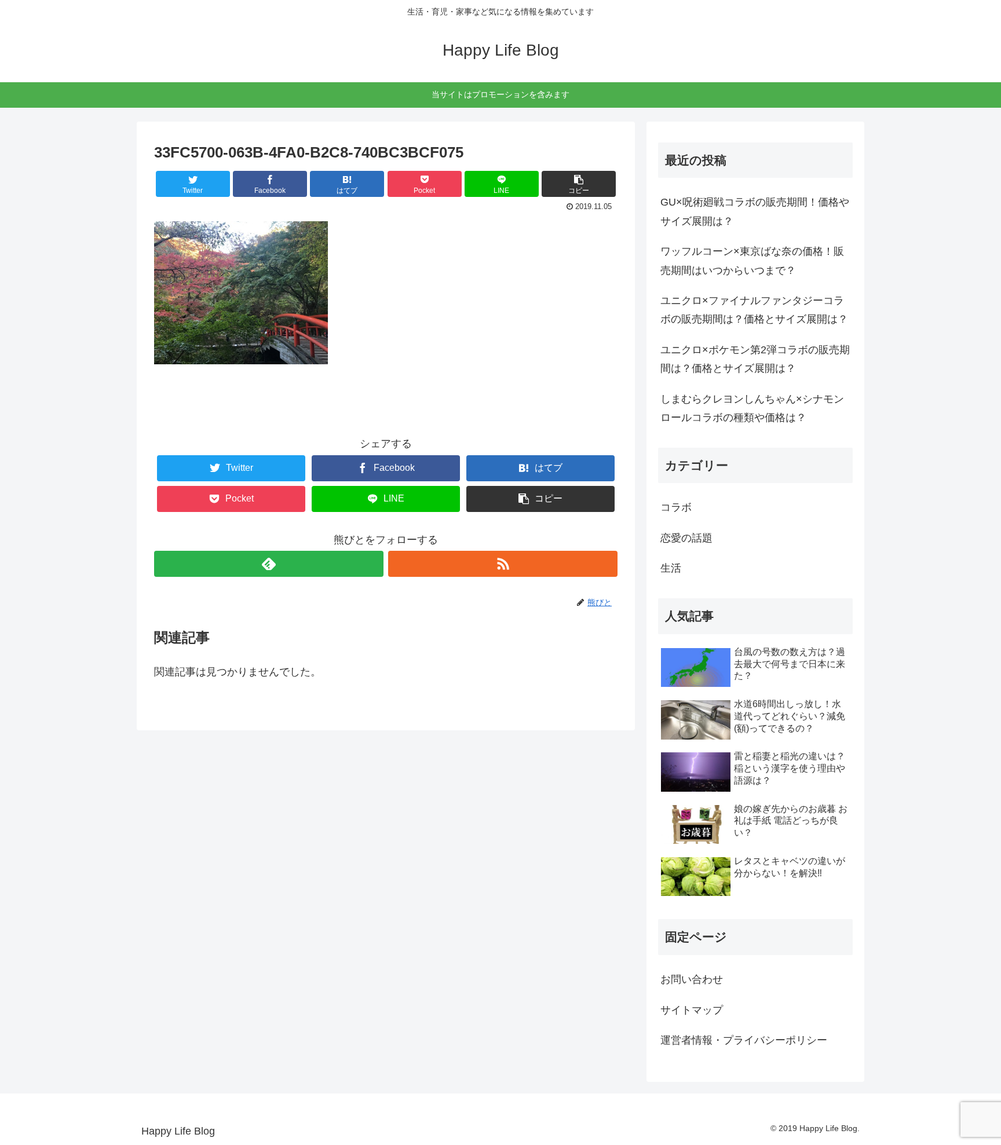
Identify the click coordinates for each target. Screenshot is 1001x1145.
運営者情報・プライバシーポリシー (743, 1040)
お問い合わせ (691, 979)
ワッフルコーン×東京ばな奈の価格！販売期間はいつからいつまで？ (752, 261)
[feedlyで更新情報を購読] (268, 564)
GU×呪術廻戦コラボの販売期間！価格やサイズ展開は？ (754, 211)
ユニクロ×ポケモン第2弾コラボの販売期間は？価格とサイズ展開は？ (755, 359)
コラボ (676, 507)
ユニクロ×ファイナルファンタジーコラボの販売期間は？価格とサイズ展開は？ (754, 310)
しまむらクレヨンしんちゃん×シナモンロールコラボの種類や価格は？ (752, 408)
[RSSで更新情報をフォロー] (503, 564)
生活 (670, 568)
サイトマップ (691, 1010)
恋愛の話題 (686, 538)
